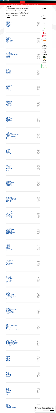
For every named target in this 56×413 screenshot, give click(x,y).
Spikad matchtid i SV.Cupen (9, 101)
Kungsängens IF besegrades (9, 36)
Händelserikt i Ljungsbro (9, 107)
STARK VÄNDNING (8, 25)
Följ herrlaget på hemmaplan (9, 116)
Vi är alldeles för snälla (8, 115)
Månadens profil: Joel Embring (9, 132)
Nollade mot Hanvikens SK (9, 184)
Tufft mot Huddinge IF (8, 119)
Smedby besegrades (8, 74)
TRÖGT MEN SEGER (8, 376)
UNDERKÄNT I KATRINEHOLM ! (9, 230)
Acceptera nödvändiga (46, 410)
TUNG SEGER (7, 26)
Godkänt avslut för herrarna (9, 200)
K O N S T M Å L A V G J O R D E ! (9, 278)
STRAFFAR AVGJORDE (8, 390)
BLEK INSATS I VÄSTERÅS (9, 22)
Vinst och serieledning (8, 165)
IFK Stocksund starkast (8, 135)
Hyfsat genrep (7, 43)
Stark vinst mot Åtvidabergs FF (9, 118)
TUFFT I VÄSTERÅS (8, 27)
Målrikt (7, 42)
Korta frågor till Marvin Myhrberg (9, 346)
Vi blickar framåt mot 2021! (9, 297)
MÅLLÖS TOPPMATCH (8, 371)
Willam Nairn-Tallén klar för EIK (9, 195)
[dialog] (45, 408)
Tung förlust (7, 69)
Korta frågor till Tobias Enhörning (10, 344)
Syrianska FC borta (8, 214)
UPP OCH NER (7, 389)
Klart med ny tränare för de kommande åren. (11, 407)
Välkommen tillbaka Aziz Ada (9, 247)
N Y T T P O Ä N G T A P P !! (9, 203)
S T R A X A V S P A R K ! (8, 246)
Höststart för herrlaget (8, 219)
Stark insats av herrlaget (9, 168)
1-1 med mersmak (8, 58)
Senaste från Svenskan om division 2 (10, 311)
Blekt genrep (7, 100)
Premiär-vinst (7, 39)
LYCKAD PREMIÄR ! (8, 291)
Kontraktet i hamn (8, 87)
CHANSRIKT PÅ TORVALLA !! (9, 185)
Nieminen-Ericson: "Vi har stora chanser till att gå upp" (12, 342)
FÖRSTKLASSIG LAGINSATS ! (9, 233)
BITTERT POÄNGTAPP (8, 21)
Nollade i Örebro (8, 68)
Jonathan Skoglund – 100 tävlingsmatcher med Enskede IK (12, 134)
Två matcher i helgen (8, 187)
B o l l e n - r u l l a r (8, 131)
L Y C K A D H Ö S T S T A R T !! (9, 216)
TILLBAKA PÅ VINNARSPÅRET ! (9, 228)
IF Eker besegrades (8, 55)
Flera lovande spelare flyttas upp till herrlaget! (11, 296)
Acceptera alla (52, 410)
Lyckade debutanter (8, 56)
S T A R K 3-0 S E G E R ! (8, 212)
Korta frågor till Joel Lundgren (9, 345)
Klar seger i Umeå (8, 139)
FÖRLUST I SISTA (8, 298)
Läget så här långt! (8, 386)
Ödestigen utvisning (8, 73)
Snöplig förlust (7, 106)
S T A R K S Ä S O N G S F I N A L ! (9, 260)
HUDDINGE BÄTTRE (8, 404)
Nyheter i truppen (8, 248)
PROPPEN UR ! (7, 393)
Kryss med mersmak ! (8, 265)
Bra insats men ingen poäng (9, 104)
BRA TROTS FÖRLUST (8, 392)
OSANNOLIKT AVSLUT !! (8, 277)
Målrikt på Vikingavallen (8, 181)
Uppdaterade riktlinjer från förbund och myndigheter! (12, 309)
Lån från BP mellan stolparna (9, 215)
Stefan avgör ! (7, 137)
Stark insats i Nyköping (8, 75)
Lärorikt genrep (8, 121)
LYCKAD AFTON (7, 326)
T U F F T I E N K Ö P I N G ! (9, 262)
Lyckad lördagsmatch (8, 164)
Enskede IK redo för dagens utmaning (10, 229)
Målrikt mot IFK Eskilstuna (9, 105)
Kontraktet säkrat (8, 57)
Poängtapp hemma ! (8, 153)
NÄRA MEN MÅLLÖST (8, 24)
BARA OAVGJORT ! (8, 356)
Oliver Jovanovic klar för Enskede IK (10, 341)
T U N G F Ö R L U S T (8, 281)
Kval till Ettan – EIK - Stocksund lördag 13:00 (11, 136)
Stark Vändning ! (8, 264)
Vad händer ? (7, 59)
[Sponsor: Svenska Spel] (7, 0)
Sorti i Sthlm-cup (8, 37)
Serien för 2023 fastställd (9, 197)
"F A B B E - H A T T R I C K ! (9, 280)
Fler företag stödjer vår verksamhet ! (10, 378)
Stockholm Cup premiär (8, 180)
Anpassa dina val (37, 410)
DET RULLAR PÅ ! (8, 391)
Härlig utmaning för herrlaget (9, 234)
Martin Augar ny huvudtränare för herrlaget (11, 198)
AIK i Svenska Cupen (8, 359)
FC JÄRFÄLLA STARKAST (8, 279)
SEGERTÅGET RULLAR (8, 374)
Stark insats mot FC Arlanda (9, 155)
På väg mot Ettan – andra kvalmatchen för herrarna (11, 138)
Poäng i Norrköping (8, 91)
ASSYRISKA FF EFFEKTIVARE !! (9, 202)
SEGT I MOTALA (7, 372)
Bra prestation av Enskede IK (9, 183)
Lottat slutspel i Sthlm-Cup (9, 41)
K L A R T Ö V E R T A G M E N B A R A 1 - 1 (10, 263)
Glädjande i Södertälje (8, 123)
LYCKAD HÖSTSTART (8, 23)
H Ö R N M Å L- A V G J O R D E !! (9, 213)
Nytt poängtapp (8, 152)
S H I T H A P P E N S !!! (8, 261)
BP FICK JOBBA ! (8, 324)
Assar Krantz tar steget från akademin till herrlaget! (12, 54)
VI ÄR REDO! (7, 292)
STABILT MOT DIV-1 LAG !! (9, 186)
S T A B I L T (7, 373)
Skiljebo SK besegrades (8, 148)
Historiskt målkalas (8, 151)
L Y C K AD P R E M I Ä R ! (8, 244)
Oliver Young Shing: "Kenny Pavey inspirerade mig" (11, 343)
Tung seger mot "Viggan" (9, 154)
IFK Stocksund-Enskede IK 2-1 (9, 133)
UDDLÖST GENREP (8, 387)
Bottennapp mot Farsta (8, 72)
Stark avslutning (8, 86)
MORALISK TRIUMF (8, 377)
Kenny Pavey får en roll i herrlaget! (10, 294)
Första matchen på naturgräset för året (10, 232)
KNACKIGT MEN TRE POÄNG (9, 361)
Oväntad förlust (8, 117)
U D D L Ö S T (7, 403)
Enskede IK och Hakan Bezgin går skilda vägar (11, 199)
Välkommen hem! (8, 293)
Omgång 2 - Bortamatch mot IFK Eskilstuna (11, 243)
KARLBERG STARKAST (8, 275)
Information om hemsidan (9, 85)
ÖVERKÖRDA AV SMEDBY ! (9, 235)
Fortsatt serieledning (8, 163)
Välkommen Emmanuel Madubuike (10, 249)
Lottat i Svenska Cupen (8, 103)
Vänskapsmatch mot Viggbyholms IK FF (10, 182)
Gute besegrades (8, 166)
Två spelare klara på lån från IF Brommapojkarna (11, 325)
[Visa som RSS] (30, 6)
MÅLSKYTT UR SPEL (8, 405)
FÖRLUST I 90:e (7, 282)
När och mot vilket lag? (8, 338)
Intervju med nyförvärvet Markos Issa (10, 312)
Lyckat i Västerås (8, 169)
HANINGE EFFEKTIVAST (8, 406)
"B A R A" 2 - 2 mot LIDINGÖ (9, 276)
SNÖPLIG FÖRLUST (8, 360)
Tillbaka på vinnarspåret (8, 71)
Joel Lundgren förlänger (8, 196)
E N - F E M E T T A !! (8, 227)
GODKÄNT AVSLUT (8, 402)
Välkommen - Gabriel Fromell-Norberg (10, 250)
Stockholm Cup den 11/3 (8, 327)
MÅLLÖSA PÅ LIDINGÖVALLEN (9, 394)
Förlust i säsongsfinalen (9, 52)
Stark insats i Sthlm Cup (8, 84)
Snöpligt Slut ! (7, 266)
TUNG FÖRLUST (9, 6)
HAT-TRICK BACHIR (8, 358)
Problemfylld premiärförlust (9, 120)
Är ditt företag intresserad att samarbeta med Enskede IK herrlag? (13, 329)
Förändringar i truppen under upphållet (10, 218)
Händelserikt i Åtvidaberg (9, 53)
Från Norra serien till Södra (9, 259)
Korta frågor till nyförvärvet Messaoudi (10, 314)
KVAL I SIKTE (7, 354)
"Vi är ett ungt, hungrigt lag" (9, 323)
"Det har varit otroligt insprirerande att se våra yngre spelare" (13, 339)
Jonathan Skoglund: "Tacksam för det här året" (11, 340)
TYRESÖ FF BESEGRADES (9, 375)
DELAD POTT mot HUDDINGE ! (9, 231)
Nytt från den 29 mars (8, 310)
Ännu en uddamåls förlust (9, 90)
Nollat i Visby (7, 150)
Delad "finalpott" (8, 147)
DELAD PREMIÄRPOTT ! (8, 308)
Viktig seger (7, 88)
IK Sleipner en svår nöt (8, 70)
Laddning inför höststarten (9, 102)
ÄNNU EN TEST (7, 328)
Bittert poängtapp (8, 170)
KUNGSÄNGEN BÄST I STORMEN (9, 330)
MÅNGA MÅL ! (7, 313)
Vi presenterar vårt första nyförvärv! (10, 295)
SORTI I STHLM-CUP (8, 388)
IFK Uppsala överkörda (8, 149)
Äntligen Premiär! (8, 245)
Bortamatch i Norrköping (9, 211)
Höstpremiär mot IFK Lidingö (9, 217)
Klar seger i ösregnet (8, 122)
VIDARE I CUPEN (8, 370)
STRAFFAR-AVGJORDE (8, 307)
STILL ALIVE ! (7, 355)
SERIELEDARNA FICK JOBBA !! (9, 201)
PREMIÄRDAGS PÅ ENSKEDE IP (9, 40)
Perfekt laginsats (8, 171)
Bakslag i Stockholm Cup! (9, 179)
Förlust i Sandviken (8, 167)
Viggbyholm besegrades (8, 38)
